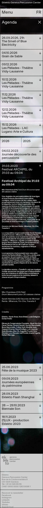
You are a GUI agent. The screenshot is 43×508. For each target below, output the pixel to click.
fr (38, 12)
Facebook (6, 495)
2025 (27, 141)
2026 (5, 141)
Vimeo (5, 504)
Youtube (6, 502)
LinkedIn (6, 499)
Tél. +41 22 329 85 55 (12, 484)
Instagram (7, 497)
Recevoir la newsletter (12, 492)
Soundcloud (7, 506)
